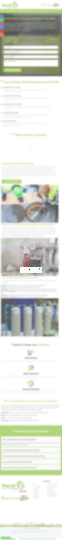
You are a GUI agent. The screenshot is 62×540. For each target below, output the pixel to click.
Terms (41, 272)
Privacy (38, 272)
